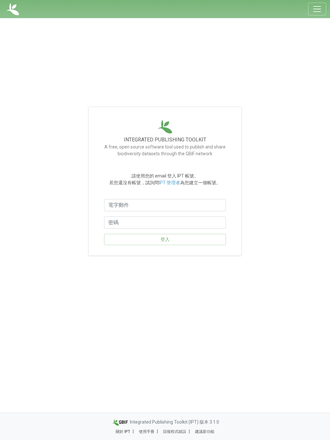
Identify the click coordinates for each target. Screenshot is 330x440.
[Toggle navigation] (317, 9)
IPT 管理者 (169, 182)
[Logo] (13, 9)
